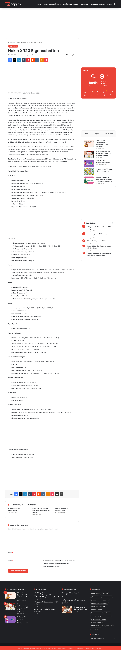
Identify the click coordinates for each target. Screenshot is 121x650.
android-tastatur (95, 593)
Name (10, 552)
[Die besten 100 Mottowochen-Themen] (89, 163)
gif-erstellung (94, 596)
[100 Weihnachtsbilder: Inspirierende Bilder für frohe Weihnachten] (89, 154)
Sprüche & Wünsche (70, 4)
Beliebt (86, 134)
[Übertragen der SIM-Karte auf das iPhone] (67, 609)
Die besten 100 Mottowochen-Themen (22, 619)
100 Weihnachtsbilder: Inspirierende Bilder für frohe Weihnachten (103, 153)
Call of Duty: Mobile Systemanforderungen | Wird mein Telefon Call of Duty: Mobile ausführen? (46, 595)
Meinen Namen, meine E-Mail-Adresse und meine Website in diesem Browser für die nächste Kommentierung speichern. (59, 563)
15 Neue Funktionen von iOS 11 (96, 241)
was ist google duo (96, 628)
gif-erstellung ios (95, 600)
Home (39, 4)
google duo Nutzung (96, 609)
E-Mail (10, 560)
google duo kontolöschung (98, 606)
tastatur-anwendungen (97, 625)
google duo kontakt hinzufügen (99, 603)
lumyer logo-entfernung (97, 622)
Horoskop (84, 4)
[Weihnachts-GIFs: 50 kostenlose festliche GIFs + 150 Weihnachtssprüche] (89, 180)
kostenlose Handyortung (97, 616)
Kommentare (109, 134)
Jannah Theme (22, 648)
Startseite (12, 42)
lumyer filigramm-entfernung (98, 619)
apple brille (105, 593)
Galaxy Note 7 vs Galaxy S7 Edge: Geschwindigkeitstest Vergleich (41, 510)
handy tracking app (96, 612)
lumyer (109, 616)
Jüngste (96, 134)
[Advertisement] (60, 22)
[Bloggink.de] (13, 4)
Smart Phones (21, 42)
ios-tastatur (107, 612)
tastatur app (109, 625)
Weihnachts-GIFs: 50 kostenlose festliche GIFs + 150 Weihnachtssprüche (104, 179)
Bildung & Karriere (98, 4)
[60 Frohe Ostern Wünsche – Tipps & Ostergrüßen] (89, 171)
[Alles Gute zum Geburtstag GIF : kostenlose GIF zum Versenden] (89, 143)
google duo (106, 600)
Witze (109, 4)
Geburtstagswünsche (52, 4)
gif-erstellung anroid (106, 596)
